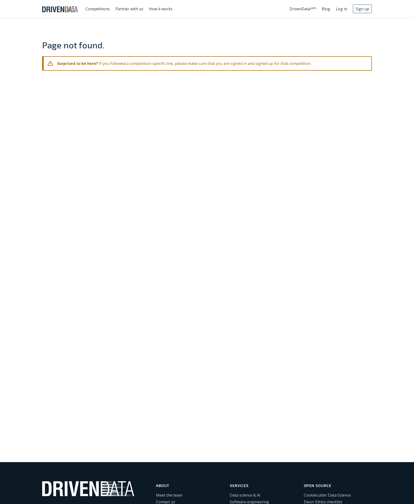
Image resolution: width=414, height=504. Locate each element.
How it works (160, 8)
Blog (326, 8)
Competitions (98, 8)
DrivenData (302, 8)
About (163, 485)
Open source (318, 485)
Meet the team (169, 495)
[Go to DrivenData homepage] (60, 9)
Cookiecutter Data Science (327, 495)
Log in (341, 8)
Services (239, 485)
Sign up (362, 8)
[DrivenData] (88, 488)
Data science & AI (245, 495)
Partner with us (129, 8)
